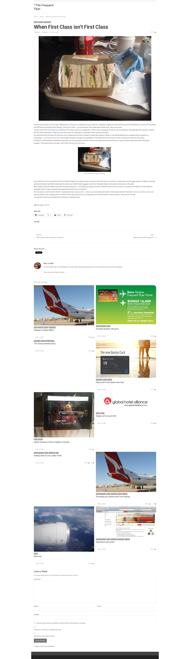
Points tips (113, 494)
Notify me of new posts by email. (44, 636)
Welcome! (38, 556)
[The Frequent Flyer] (46, 7)
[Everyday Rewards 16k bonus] (126, 286)
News (35, 22)
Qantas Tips (52, 327)
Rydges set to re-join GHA (106, 416)
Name (36, 606)
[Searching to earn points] (126, 508)
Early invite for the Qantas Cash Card (110, 382)
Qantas (46, 327)
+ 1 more (125, 494)
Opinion (41, 22)
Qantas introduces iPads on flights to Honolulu (51, 442)
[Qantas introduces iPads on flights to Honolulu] (64, 393)
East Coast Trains (49, 130)
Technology (52, 452)
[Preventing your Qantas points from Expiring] (126, 453)
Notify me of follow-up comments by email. (47, 629)
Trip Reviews (47, 22)
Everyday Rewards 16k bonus (107, 329)
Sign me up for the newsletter (44, 646)
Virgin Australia (50, 340)
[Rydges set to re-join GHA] (126, 393)
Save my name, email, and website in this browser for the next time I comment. (61, 623)
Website (36, 614)
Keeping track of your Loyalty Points (48, 456)
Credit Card (37, 340)
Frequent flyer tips (38, 452)
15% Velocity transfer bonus (45, 344)
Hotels (98, 413)
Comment (37, 579)
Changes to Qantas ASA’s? (44, 330)
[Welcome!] (64, 508)
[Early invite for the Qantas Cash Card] (126, 341)
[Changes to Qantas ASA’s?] (64, 286)
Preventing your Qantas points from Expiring (113, 497)
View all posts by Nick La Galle (55, 272)
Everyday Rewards (101, 326)
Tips (57, 452)
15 (153, 504)
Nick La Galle (55, 32)
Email (99, 606)
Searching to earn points (105, 542)
